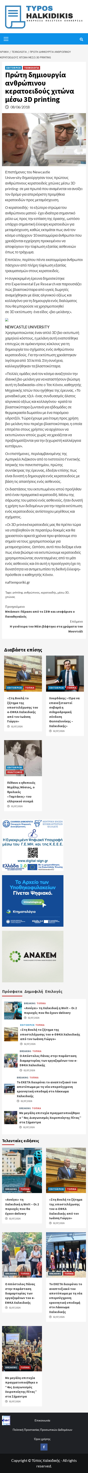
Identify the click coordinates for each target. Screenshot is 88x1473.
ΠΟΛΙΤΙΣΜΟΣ (15, 772)
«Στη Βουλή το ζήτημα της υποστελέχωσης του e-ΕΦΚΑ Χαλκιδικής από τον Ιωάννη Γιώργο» (50, 1034)
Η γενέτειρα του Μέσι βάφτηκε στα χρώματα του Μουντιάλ (46, 626)
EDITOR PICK (13, 67)
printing (18, 592)
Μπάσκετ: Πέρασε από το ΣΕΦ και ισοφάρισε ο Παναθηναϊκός (40, 611)
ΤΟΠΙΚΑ (29, 687)
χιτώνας (10, 596)
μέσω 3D (63, 592)
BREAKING (30, 1003)
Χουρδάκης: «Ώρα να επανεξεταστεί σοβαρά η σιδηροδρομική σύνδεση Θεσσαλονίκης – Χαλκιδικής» (64, 712)
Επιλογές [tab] (53, 991)
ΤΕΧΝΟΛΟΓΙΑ (31, 67)
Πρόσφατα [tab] (12, 991)
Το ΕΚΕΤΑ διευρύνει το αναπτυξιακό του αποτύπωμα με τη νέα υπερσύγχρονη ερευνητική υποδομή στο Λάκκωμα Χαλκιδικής (65, 1298)
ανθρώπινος (32, 592)
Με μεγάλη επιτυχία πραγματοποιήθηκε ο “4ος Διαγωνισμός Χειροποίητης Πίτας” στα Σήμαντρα (50, 1117)
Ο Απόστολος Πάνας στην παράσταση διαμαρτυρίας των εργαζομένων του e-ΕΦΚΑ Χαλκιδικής (48, 1060)
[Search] (81, 39)
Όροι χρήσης (42, 1439)
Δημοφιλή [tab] (33, 991)
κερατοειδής (48, 592)
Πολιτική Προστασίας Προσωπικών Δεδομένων (42, 1429)
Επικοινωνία (42, 1420)
